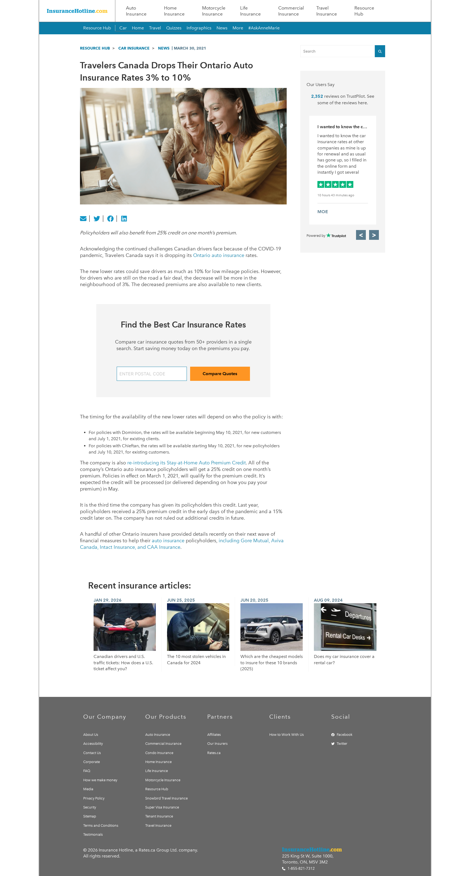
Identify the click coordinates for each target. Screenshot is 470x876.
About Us (90, 735)
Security (89, 807)
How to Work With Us (286, 735)
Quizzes (173, 27)
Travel (155, 27)
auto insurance (168, 541)
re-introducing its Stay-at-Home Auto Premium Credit (186, 463)
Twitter (342, 744)
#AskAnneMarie (264, 27)
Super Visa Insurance (162, 807)
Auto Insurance (136, 11)
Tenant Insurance (159, 816)
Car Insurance (134, 48)
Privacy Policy (93, 798)
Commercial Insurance (291, 11)
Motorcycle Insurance (213, 11)
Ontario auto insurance (218, 255)
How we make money (100, 780)
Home (138, 27)
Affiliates (214, 735)
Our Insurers (217, 744)
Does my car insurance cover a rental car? (344, 659)
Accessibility (93, 744)
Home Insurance (174, 11)
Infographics (199, 27)
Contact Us (92, 753)
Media (88, 789)
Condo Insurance (159, 753)
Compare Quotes (220, 373)
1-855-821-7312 (300, 868)
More (238, 27)
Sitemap (89, 816)
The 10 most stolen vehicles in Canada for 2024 (196, 659)
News (222, 27)
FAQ (86, 771)
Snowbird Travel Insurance (166, 798)
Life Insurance (250, 11)
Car (123, 27)
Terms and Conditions (100, 825)
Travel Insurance (326, 11)
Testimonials (93, 834)
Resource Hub (364, 11)
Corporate (91, 762)
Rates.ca (214, 753)
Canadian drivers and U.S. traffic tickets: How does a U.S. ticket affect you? (123, 662)
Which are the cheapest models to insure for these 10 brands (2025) (271, 662)
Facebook (344, 735)
